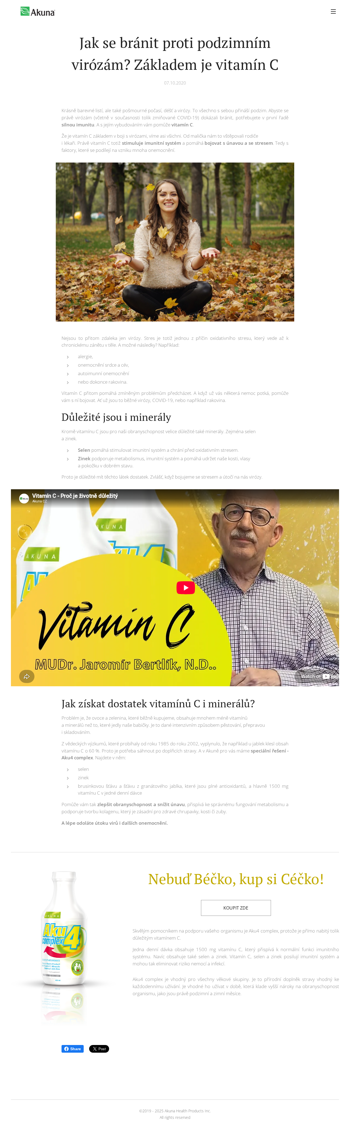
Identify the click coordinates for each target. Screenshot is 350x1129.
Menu (335, 11)
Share (75, 1049)
